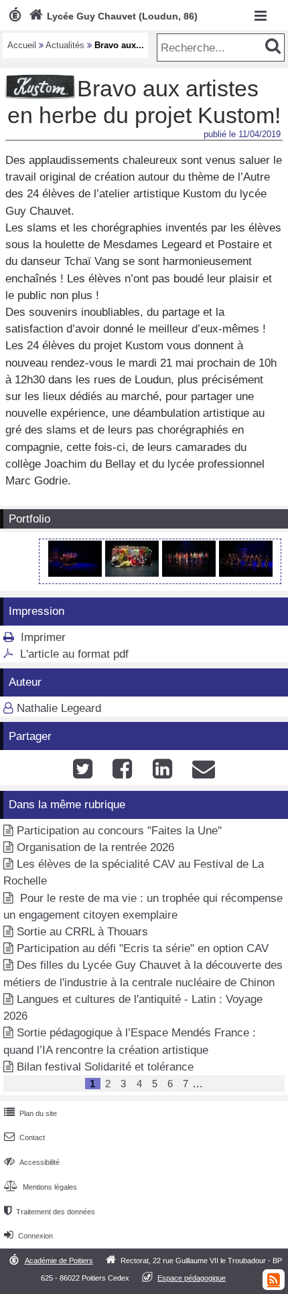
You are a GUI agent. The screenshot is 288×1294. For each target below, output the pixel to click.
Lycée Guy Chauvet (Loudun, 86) (113, 16)
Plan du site (30, 1113)
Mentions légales (40, 1187)
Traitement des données (49, 1212)
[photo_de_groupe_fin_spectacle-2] (133, 573)
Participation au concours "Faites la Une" (119, 830)
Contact (24, 1137)
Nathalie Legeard (59, 708)
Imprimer (43, 637)
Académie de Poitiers (59, 1261)
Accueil (21, 45)
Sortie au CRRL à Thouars (82, 931)
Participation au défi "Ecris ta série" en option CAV (143, 948)
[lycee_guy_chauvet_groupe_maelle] (76, 573)
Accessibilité (32, 1162)
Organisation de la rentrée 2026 (95, 847)
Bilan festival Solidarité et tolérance (105, 1066)
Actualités (65, 45)
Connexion (28, 1236)
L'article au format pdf (74, 654)
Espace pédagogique (191, 1278)
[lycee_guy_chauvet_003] (246, 573)
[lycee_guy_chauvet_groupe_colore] (190, 573)
